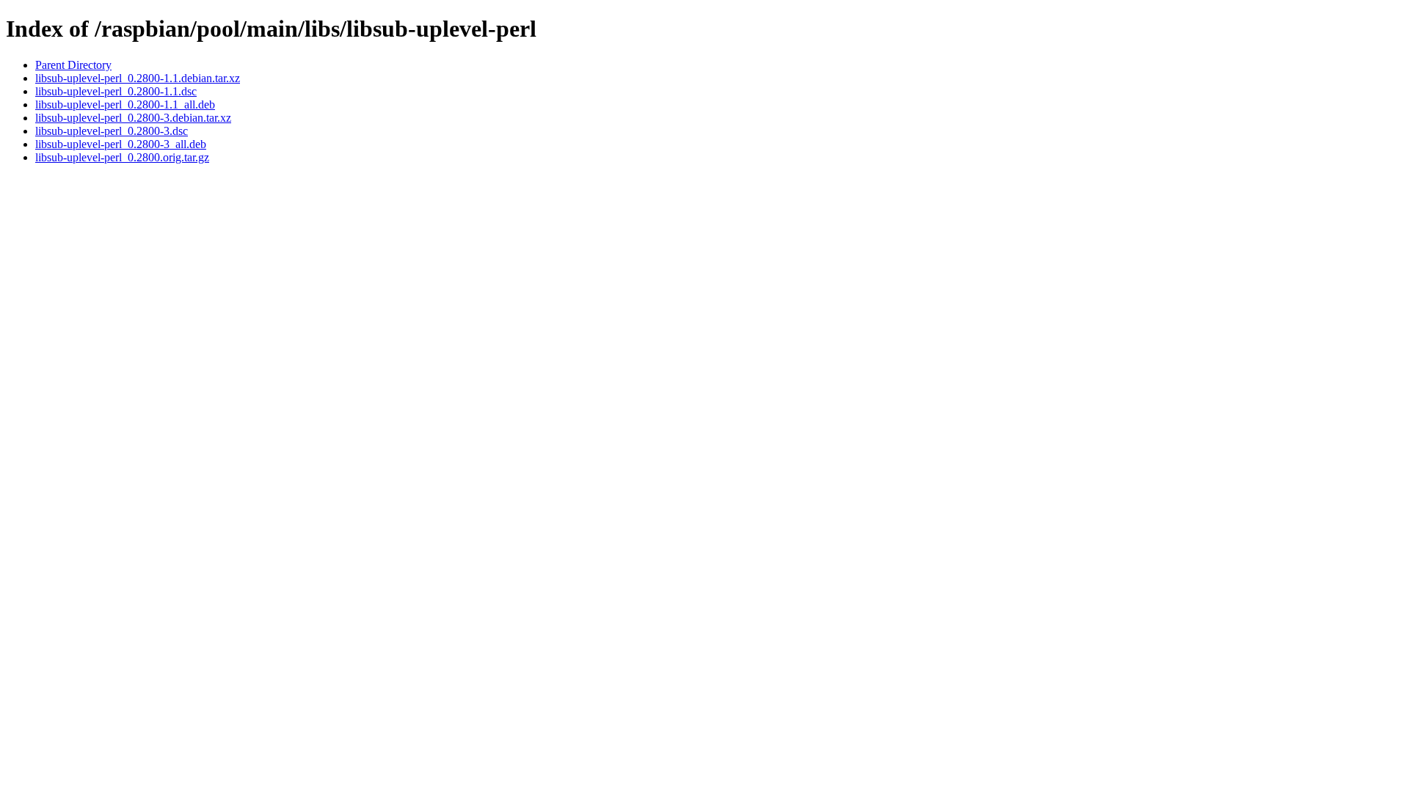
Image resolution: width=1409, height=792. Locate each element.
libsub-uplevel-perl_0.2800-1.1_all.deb (125, 104)
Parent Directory (73, 65)
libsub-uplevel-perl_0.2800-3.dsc (111, 131)
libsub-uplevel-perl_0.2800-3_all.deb (120, 144)
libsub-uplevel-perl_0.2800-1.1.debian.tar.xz (137, 78)
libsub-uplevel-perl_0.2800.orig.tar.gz (122, 157)
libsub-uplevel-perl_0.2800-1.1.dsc (116, 91)
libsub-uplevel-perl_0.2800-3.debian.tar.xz (133, 117)
